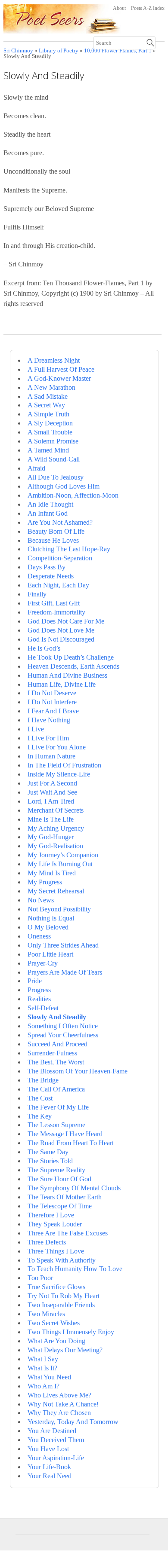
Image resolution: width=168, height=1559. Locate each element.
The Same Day (48, 1151)
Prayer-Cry (43, 963)
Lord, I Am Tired (51, 801)
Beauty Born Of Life (56, 531)
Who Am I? (43, 1386)
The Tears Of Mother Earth (65, 1197)
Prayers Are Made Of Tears (65, 972)
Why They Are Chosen (59, 1412)
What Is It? (42, 1368)
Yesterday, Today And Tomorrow (73, 1421)
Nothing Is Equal (51, 918)
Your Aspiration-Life (56, 1457)
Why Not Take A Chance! (63, 1404)
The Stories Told (50, 1161)
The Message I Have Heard (65, 1133)
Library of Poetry (58, 51)
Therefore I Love (51, 1215)
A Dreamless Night (54, 360)
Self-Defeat (43, 1008)
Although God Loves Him (64, 486)
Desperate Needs (51, 576)
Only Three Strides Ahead (63, 945)
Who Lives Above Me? (59, 1395)
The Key (40, 1116)
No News (41, 900)
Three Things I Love (56, 1251)
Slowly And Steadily (57, 1017)
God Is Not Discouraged (61, 639)
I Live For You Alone (57, 747)
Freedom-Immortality (56, 612)
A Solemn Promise (53, 441)
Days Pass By (46, 567)
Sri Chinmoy (18, 51)
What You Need (49, 1377)
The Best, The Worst (56, 1062)
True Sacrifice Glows (56, 1286)
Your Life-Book (49, 1466)
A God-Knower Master (59, 378)
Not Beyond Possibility (59, 909)
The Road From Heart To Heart (71, 1142)
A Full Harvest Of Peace (61, 369)
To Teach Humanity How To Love (75, 1268)
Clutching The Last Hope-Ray (69, 549)
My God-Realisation (55, 846)
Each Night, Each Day (58, 585)
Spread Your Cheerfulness (63, 1035)
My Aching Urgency (56, 828)
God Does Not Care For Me (66, 621)
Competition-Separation (60, 558)
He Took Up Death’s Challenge (71, 657)
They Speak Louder (55, 1224)
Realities (39, 999)
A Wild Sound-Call (54, 459)
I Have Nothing (49, 720)
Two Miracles (46, 1314)
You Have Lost (48, 1448)
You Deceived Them (56, 1439)
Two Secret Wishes (54, 1323)
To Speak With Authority (62, 1260)
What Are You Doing (56, 1341)
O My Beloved (48, 927)
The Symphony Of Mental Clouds (74, 1188)
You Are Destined (52, 1430)
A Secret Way (46, 405)
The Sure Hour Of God (59, 1179)
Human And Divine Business (67, 675)
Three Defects (47, 1242)
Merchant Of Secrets (56, 810)
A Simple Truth (48, 414)
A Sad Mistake (48, 396)
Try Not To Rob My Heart (64, 1295)
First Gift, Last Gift (54, 603)
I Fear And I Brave (53, 711)
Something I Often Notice (63, 1026)
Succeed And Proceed (57, 1044)
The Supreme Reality (56, 1170)
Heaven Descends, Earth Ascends (73, 666)
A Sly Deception (50, 423)
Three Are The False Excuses (68, 1233)
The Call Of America (56, 1089)
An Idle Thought (50, 504)
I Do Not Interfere (52, 702)
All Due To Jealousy (56, 477)
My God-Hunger (51, 837)
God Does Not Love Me (61, 630)
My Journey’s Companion (63, 855)
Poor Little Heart (50, 954)
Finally (37, 594)
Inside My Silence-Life (59, 774)
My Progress (45, 882)
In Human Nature (51, 756)
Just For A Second (52, 783)
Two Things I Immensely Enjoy (71, 1332)
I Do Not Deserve (52, 693)
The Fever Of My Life (58, 1107)
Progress (39, 989)
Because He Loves (53, 540)
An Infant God (48, 513)
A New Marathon (51, 387)
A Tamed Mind (48, 450)
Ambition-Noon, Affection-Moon (73, 495)
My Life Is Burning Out (60, 864)
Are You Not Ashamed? (60, 522)
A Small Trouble (50, 432)
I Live (36, 729)
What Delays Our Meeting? (65, 1350)
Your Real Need (50, 1476)
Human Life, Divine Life (62, 684)
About (119, 8)
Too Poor (40, 1277)
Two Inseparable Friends (61, 1304)
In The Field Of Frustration (64, 765)
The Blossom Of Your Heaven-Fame (78, 1071)
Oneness (39, 936)
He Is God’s (44, 648)
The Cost (40, 1098)
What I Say (43, 1359)
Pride (35, 980)
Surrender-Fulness (52, 1053)
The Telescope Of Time (60, 1206)
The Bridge (43, 1080)
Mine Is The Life (51, 819)
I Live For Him (48, 738)
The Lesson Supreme (56, 1124)
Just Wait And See (52, 792)
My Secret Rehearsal (56, 891)
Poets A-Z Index (148, 8)
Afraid (36, 468)
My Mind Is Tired (52, 873)
